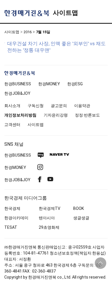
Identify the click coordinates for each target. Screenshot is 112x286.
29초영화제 (49, 227)
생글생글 (81, 218)
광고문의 (59, 105)
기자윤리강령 (56, 115)
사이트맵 (65, 12)
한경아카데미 (16, 218)
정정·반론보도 (87, 115)
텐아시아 (47, 218)
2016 (28, 32)
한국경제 (12, 208)
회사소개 (12, 105)
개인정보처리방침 (20, 115)
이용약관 (82, 105)
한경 (17, 84)
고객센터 (12, 124)
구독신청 (36, 105)
